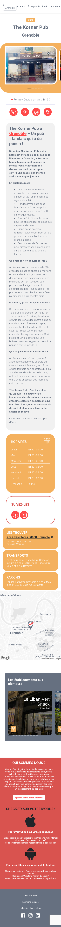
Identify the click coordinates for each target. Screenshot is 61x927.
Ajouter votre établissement (29, 797)
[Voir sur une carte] (48, 112)
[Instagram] (24, 515)
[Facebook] (15, 515)
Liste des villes (30, 895)
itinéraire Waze (14, 544)
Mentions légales (30, 902)
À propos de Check (37, 6)
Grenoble (30, 35)
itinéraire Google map (18, 541)
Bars (30, 19)
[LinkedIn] (38, 917)
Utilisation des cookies (30, 908)
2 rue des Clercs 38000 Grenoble (28, 537)
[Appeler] (13, 112)
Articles (20, 6)
